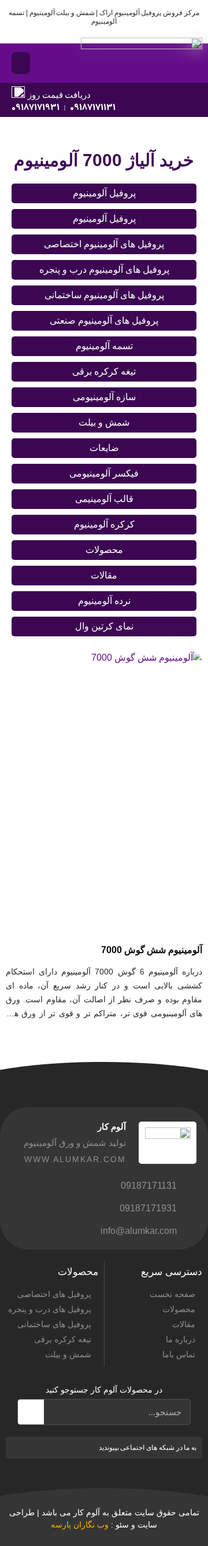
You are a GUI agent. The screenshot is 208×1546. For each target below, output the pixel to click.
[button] (21, 63)
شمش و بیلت (104, 422)
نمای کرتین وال (104, 626)
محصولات (104, 550)
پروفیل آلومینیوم (104, 193)
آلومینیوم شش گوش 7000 (151, 950)
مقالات (104, 575)
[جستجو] (31, 1412)
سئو (122, 1524)
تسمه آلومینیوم (104, 346)
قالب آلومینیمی (104, 499)
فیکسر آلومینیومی (104, 473)
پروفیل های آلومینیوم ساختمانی (104, 295)
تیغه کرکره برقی (104, 371)
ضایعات (104, 448)
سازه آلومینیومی (104, 397)
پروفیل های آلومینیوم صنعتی (104, 320)
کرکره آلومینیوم (104, 524)
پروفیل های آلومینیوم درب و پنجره (104, 269)
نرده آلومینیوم (104, 601)
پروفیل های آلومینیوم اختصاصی (104, 244)
